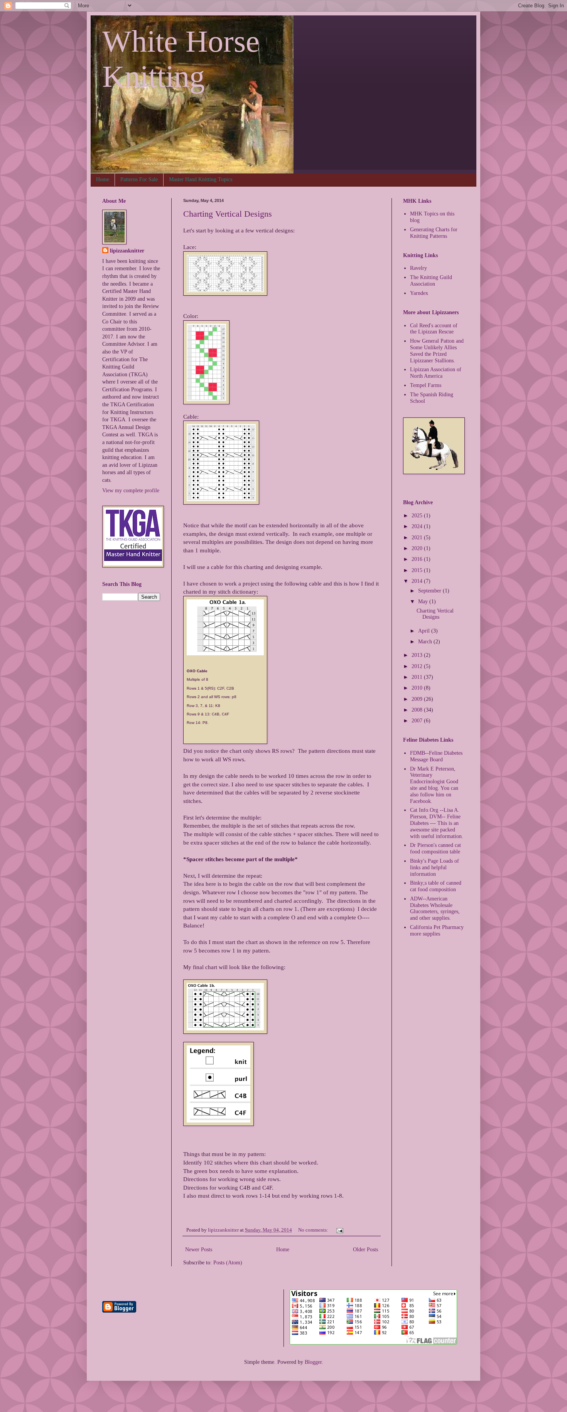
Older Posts (365, 1249)
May (423, 601)
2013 (418, 655)
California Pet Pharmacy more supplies (437, 930)
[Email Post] (339, 1230)
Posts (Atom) (227, 1263)
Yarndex (419, 293)
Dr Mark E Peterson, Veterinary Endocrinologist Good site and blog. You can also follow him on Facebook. (434, 785)
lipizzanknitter (127, 251)
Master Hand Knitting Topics (200, 179)
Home (102, 179)
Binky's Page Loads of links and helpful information (434, 867)
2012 (418, 666)
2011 (418, 677)
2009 (418, 699)
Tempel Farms (425, 385)
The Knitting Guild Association (431, 280)
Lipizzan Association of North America (435, 373)
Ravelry (418, 268)
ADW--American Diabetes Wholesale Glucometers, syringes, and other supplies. (435, 908)
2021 (418, 537)
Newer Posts (198, 1249)
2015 (418, 570)
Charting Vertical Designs (227, 214)
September (430, 591)
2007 (418, 721)
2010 (418, 688)
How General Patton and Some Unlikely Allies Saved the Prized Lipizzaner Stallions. (437, 350)
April (424, 631)
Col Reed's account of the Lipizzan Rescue (433, 329)
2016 (418, 559)
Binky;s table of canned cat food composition (435, 886)
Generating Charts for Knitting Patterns (433, 233)
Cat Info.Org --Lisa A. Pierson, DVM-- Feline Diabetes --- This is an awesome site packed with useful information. (436, 823)
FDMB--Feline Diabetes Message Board (436, 756)
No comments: (313, 1230)
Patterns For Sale (139, 179)
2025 (418, 515)
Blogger (313, 1362)
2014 (418, 581)
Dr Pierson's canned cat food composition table (435, 848)
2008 (418, 710)
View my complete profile (130, 490)
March (426, 642)
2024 (418, 526)
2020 (418, 548)
